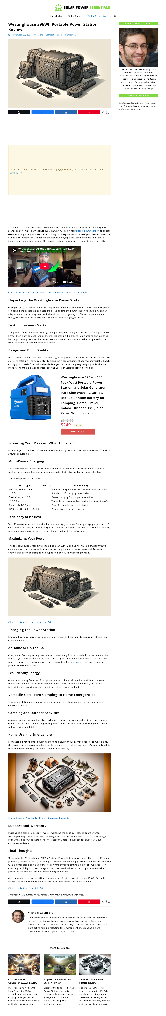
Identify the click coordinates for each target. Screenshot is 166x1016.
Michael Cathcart (46, 34)
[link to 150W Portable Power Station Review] (95, 964)
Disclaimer (16, 172)
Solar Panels (75, 16)
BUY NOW (77, 431)
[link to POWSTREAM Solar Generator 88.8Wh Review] (24, 964)
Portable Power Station (86, 230)
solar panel (76, 662)
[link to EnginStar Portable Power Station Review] (60, 964)
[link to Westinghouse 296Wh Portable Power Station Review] (59, 73)
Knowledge (56, 16)
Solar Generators (98, 16)
